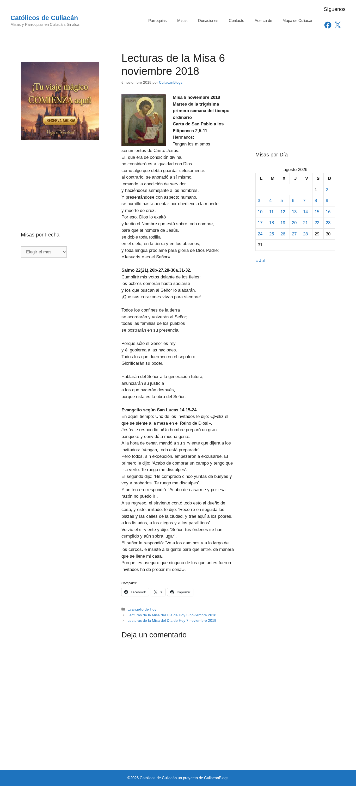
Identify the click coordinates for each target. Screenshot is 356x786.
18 (271, 222)
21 (305, 222)
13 (294, 211)
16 (328, 211)
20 (294, 222)
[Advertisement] (61, 174)
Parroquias (157, 20)
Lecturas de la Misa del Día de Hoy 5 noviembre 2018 (171, 615)
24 (260, 233)
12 (282, 211)
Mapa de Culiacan (298, 20)
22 (317, 222)
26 (282, 233)
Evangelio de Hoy (141, 609)
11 (271, 211)
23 (328, 222)
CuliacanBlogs (216, 778)
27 (294, 233)
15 (317, 211)
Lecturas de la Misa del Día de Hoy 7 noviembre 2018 (171, 620)
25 (271, 233)
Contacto (236, 20)
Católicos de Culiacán (44, 17)
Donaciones (208, 20)
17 (260, 222)
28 (305, 233)
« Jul (260, 260)
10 (260, 211)
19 (282, 222)
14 (305, 211)
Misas (182, 20)
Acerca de (263, 20)
